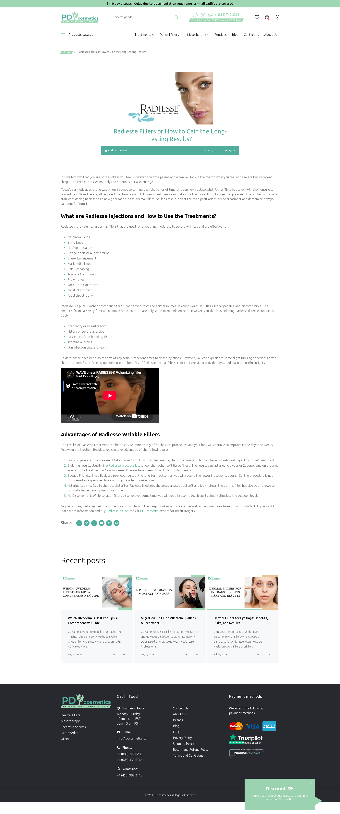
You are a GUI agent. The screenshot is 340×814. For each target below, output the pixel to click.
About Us (270, 34)
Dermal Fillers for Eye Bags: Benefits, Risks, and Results (168, 620)
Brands (178, 720)
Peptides (220, 34)
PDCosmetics (149, 511)
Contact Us (251, 34)
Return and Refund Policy (190, 749)
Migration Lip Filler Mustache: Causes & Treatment (95, 620)
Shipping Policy (183, 743)
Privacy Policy (182, 737)
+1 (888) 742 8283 (129, 754)
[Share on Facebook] (80, 523)
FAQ (176, 732)
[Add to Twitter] (87, 523)
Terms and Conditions (188, 755)
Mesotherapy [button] (196, 34)
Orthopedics (69, 733)
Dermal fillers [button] (169, 34)
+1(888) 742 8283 (226, 14)
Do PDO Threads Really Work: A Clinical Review (237, 620)
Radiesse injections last (124, 465)
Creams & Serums (73, 727)
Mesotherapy (70, 721)
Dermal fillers (70, 715)
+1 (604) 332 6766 (129, 760)
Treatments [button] (142, 34)
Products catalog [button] (81, 34)
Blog (235, 34)
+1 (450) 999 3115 (129, 775)
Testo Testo (124, 150)
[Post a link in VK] (117, 523)
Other (65, 738)
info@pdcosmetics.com (133, 738)
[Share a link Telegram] (110, 523)
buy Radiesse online (114, 511)
